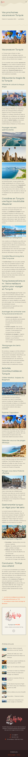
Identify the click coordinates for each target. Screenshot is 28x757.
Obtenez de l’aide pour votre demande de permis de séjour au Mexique (16, 655)
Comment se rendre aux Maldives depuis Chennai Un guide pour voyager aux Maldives (16, 672)
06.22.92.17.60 (15, 737)
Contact (18, 755)
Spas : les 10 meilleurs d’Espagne (16, 667)
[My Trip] (3, 2)
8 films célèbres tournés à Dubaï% (16, 692)
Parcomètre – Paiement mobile (15, 696)
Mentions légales (11, 755)
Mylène (17, 624)
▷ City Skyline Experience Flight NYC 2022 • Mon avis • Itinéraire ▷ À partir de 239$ (16, 685)
